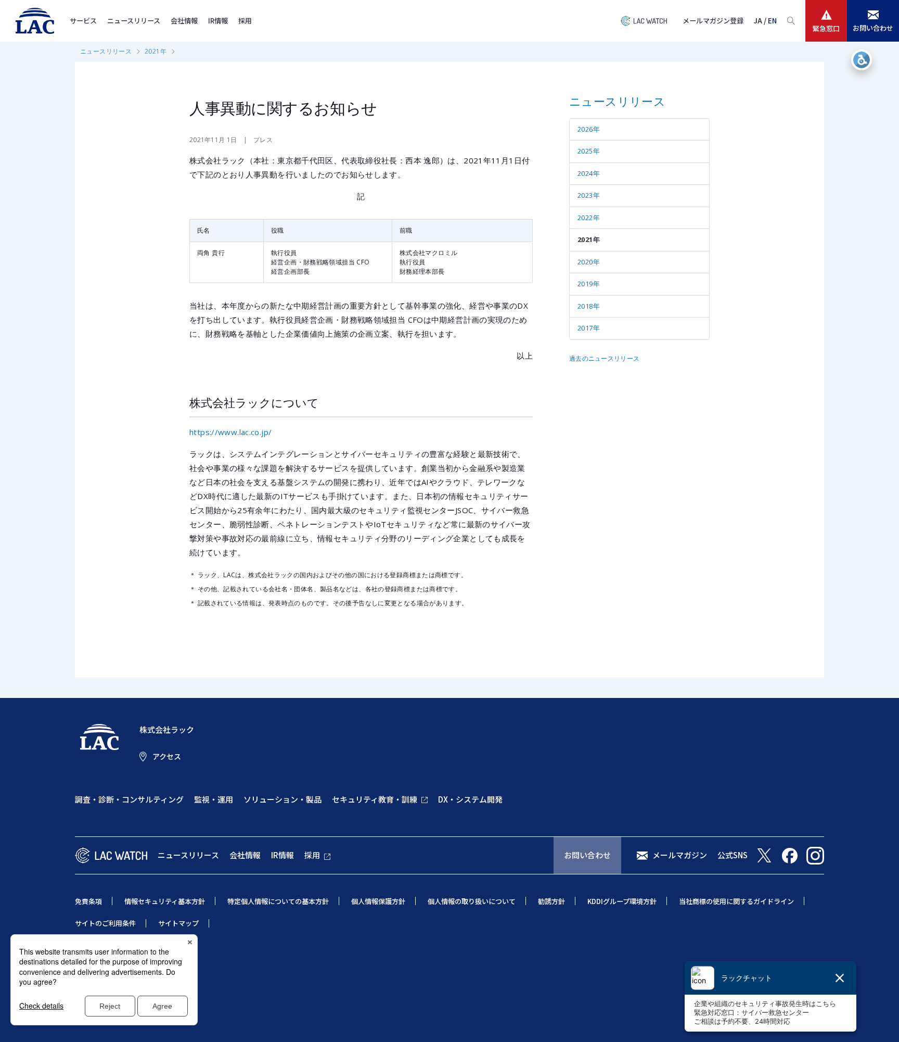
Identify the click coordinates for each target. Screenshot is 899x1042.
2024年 (588, 173)
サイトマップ (178, 923)
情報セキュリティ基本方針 (164, 901)
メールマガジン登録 (713, 21)
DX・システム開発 (470, 799)
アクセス (166, 756)
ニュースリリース (133, 21)
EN (772, 21)
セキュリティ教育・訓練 (374, 799)
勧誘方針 (551, 901)
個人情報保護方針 (378, 901)
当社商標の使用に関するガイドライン (736, 901)
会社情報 (184, 21)
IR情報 (218, 21)
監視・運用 (213, 799)
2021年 (155, 51)
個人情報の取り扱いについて (472, 901)
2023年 (588, 195)
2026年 (588, 129)
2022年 (588, 217)
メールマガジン (679, 854)
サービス (83, 21)
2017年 (588, 328)
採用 (245, 21)
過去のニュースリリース (604, 358)
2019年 (588, 283)
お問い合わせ (587, 854)
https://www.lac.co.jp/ (230, 432)
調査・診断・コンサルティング (129, 799)
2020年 (588, 261)
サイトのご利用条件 (105, 923)
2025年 (588, 151)
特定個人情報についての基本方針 (278, 901)
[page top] (879, 1020)
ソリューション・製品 (282, 799)
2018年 (588, 306)
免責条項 (88, 901)
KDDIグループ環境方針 (622, 901)
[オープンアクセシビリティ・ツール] (861, 59)
